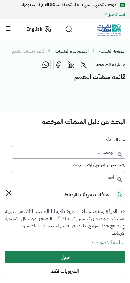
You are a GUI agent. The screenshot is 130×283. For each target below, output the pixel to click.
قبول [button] (65, 257)
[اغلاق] (9, 193)
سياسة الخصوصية (108, 242)
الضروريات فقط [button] (65, 271)
